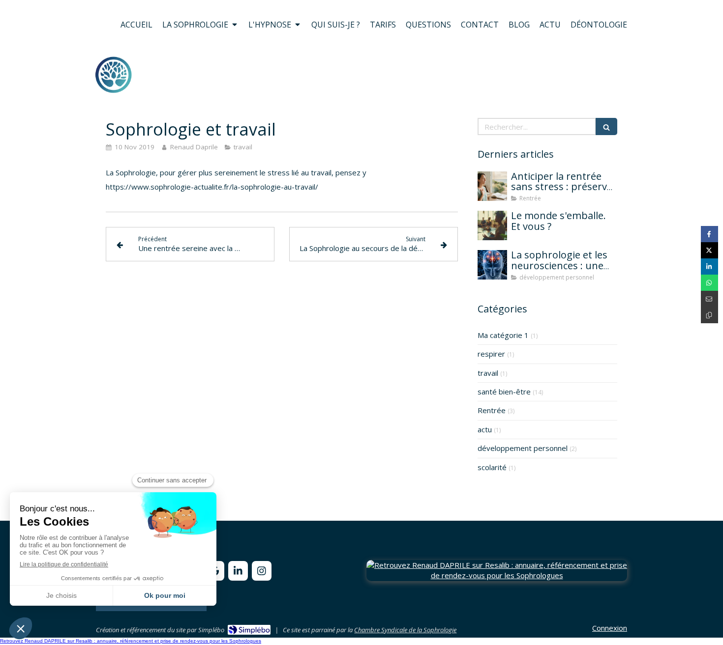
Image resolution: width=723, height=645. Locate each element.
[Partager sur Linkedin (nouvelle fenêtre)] (709, 266)
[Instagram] (261, 571)
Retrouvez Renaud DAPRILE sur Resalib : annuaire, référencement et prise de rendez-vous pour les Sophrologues (130, 641)
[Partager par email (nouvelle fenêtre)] (709, 299)
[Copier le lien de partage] (709, 315)
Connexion (609, 628)
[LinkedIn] (238, 571)
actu (485, 429)
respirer (491, 354)
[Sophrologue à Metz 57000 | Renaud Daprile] (113, 74)
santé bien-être (504, 391)
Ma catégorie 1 (503, 335)
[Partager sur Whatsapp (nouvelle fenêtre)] (709, 283)
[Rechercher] (606, 126)
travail (488, 373)
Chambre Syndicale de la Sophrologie (405, 629)
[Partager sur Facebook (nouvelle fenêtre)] (709, 234)
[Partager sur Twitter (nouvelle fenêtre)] (709, 250)
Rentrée (492, 410)
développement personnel (523, 448)
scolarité (492, 467)
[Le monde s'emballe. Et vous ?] (492, 225)
